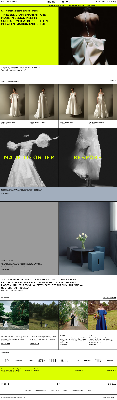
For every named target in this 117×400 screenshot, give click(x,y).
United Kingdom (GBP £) (109, 397)
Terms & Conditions (77, 390)
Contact (28, 390)
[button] (113, 2)
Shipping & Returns (41, 390)
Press (65, 390)
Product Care (55, 390)
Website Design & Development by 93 (16, 397)
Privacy (89, 390)
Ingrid (6, 397)
